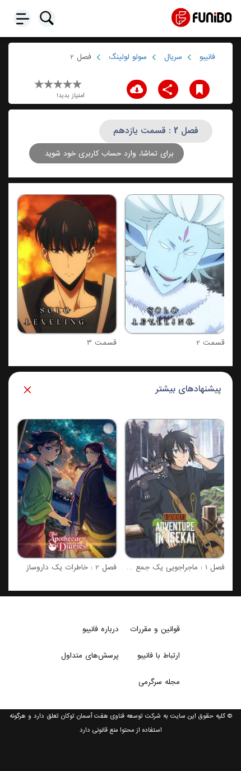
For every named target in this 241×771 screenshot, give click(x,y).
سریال (173, 57)
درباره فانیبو (100, 629)
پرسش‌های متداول (90, 655)
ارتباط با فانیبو (158, 655)
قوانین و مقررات (155, 629)
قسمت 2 (210, 342)
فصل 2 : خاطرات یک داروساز (71, 567)
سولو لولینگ (128, 57)
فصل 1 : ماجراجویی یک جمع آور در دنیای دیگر (151, 567)
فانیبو (207, 57)
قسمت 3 (102, 342)
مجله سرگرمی (159, 682)
